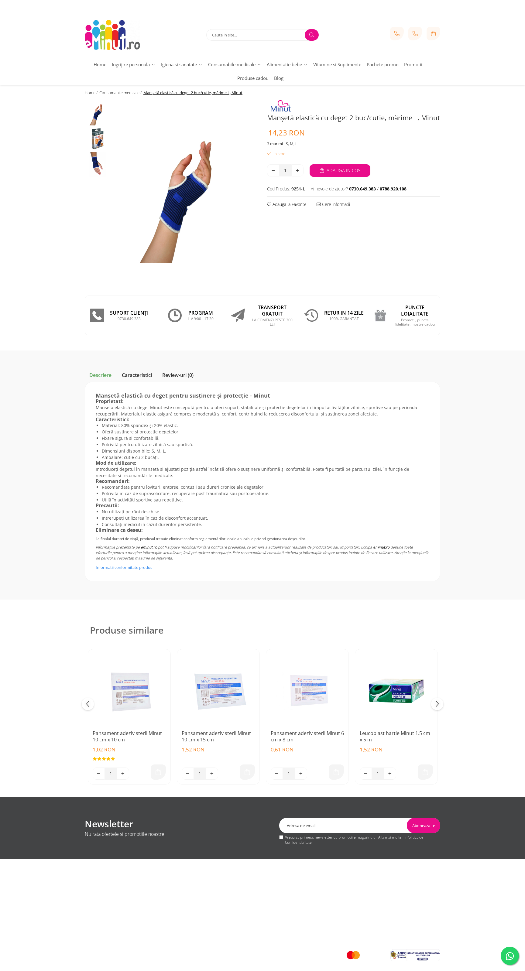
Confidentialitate (99, 898)
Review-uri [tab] (178, 375)
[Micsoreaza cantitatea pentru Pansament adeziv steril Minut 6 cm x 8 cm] (277, 774)
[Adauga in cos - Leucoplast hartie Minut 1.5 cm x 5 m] (425, 772)
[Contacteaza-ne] (397, 33)
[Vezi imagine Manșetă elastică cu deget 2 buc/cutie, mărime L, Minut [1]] (97, 138)
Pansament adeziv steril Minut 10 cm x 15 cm (216, 736)
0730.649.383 (380, 891)
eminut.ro (149, 547)
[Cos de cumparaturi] (433, 33)
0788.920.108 (380, 900)
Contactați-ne (96, 905)
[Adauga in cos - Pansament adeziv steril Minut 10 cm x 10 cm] (158, 772)
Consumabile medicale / (120, 92)
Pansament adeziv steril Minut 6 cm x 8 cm (307, 736)
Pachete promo (383, 64)
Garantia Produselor (194, 905)
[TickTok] (275, 934)
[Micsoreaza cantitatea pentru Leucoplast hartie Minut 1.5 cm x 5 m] (366, 774)
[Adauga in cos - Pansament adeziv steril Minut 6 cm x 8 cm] (336, 772)
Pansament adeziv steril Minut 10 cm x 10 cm (127, 736)
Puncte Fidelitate (99, 912)
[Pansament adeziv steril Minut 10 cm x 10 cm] (129, 690)
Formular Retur (189, 898)
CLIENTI (184, 871)
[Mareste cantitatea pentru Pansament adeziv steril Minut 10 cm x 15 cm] (212, 774)
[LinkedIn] (262, 934)
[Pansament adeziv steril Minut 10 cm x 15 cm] (218, 690)
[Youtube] (250, 934)
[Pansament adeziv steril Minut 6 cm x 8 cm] (307, 690)
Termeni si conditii (101, 891)
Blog (278, 78)
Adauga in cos (342, 170)
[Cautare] (312, 35)
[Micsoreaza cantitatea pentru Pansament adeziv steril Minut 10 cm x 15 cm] (188, 774)
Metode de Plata (190, 883)
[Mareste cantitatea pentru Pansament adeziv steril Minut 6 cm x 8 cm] (301, 774)
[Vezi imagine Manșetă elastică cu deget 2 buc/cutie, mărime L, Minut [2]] (97, 164)
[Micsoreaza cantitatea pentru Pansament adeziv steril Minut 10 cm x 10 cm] (99, 774)
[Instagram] (287, 934)
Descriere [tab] (100, 375)
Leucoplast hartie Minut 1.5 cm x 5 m (395, 736)
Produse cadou (253, 78)
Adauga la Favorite (289, 204)
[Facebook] (238, 934)
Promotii (413, 64)
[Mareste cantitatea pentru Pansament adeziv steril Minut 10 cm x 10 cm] (123, 774)
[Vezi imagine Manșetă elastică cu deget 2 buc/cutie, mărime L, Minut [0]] (97, 112)
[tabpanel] (186, 191)
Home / (91, 92)
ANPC (181, 912)
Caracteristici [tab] (137, 375)
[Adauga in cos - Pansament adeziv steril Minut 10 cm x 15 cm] (247, 772)
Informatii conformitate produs (124, 567)
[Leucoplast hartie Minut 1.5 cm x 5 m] (396, 690)
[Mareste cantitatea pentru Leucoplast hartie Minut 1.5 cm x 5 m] (390, 774)
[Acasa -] (123, 35)
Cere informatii (335, 204)
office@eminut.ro (383, 908)
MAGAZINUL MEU (104, 871)
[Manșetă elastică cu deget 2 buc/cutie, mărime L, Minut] (186, 191)
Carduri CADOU (190, 919)
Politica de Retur (190, 891)
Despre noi (94, 883)
